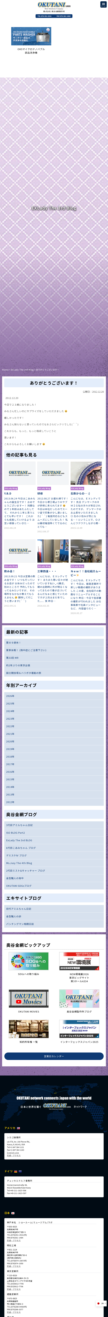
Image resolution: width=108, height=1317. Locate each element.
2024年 (10, 711)
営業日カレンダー (54, 1056)
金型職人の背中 (15, 878)
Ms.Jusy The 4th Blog (19, 863)
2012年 (10, 802)
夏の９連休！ (13, 642)
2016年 (10, 771)
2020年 (10, 741)
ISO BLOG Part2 (15, 832)
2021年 (10, 733)
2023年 (10, 718)
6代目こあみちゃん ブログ (21, 847)
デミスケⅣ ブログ (16, 855)
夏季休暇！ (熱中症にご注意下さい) (26, 650)
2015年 (10, 779)
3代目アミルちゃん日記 (19, 825)
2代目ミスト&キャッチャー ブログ (25, 870)
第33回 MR (12, 657)
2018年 (10, 756)
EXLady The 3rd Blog (22, 369)
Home (5, 369)
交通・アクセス (14, 1155)
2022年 (10, 726)
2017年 (10, 764)
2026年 (10, 696)
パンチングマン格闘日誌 (20, 924)
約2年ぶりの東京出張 (18, 665)
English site (13, 1152)
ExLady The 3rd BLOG (19, 840)
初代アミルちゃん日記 (18, 908)
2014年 (10, 787)
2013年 (10, 794)
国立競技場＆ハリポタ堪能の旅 (23, 673)
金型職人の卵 (13, 916)
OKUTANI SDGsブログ (19, 885)
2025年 (10, 703)
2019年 (10, 749)
